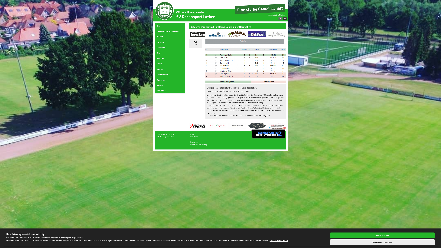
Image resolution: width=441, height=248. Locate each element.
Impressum (194, 142)
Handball (160, 58)
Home (159, 26)
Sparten (160, 69)
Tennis (159, 63)
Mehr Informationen (279, 240)
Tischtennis (161, 47)
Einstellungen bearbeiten (382, 242)
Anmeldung (161, 90)
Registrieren (195, 137)
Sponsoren (161, 80)
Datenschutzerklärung (198, 145)
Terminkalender (162, 74)
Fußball (160, 36)
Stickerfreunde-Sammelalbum (168, 31)
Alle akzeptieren (382, 235)
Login (192, 134)
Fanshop (160, 85)
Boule (159, 53)
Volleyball (160, 42)
